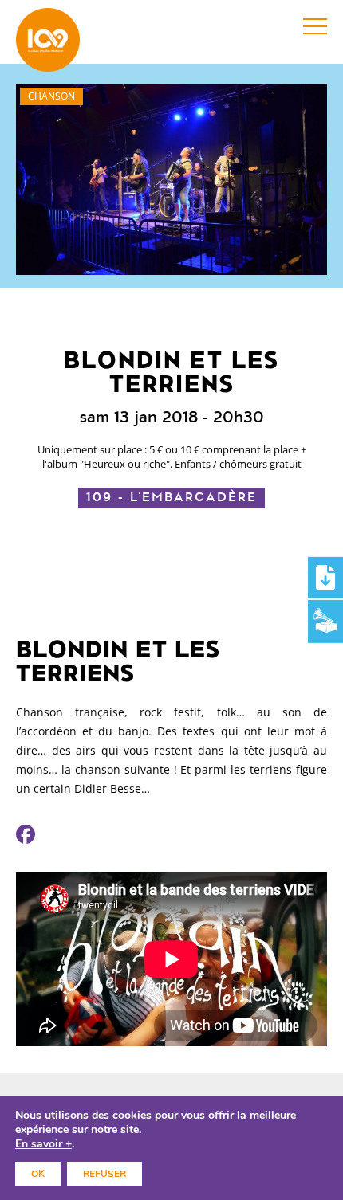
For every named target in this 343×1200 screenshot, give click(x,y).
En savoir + (43, 1144)
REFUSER (104, 1173)
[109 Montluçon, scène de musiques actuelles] (48, 40)
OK (38, 1173)
